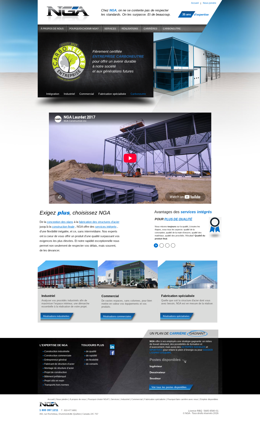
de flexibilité (92, 359)
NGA (68, 11)
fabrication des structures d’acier (99, 221)
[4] (173, 245)
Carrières (150, 28)
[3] (167, 245)
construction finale (63, 226)
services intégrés (105, 226)
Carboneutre (172, 28)
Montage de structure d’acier (59, 368)
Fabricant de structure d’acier (59, 364)
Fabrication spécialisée (154, 399)
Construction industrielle (56, 351)
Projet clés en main (54, 380)
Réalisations (130, 28)
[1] (156, 245)
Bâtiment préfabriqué (55, 376)
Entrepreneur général (55, 359)
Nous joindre (209, 3)
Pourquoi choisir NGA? (84, 28)
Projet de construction (55, 372)
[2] (162, 245)
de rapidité (91, 355)
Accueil (195, 3)
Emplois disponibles (209, 399)
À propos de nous (52, 28)
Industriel (125, 399)
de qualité (91, 351)
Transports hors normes (56, 385)
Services (110, 28)
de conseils (92, 364)
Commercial (136, 399)
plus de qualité (178, 219)
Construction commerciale (57, 355)
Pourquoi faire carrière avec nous (182, 399)
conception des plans (60, 221)
